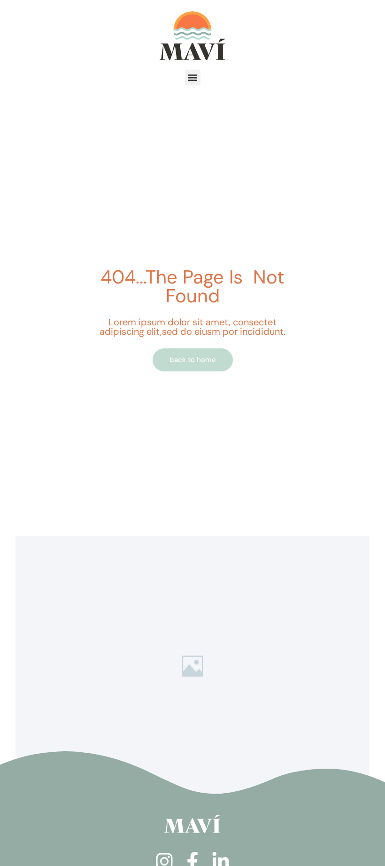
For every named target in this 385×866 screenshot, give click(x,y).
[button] (192, 77)
